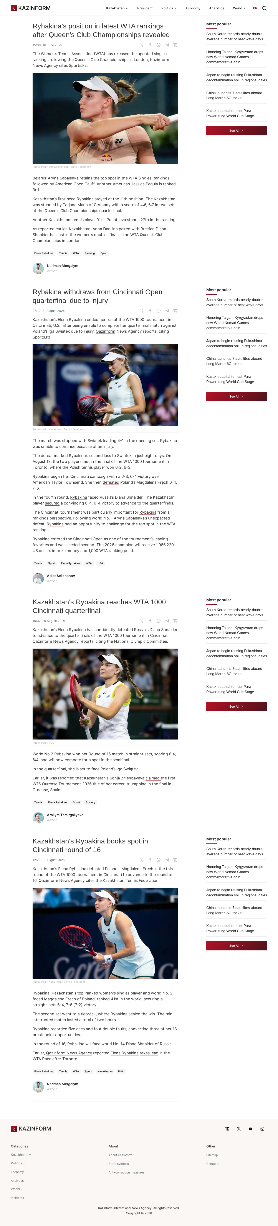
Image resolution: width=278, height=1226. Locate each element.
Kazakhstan (105, 1071)
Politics (16, 1163)
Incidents (17, 1198)
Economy (193, 8)
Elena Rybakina (43, 253)
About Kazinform (120, 1155)
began (56, 476)
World (15, 1189)
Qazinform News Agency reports (63, 641)
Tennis (63, 253)
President (145, 8)
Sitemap (212, 1155)
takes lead (149, 1053)
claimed (153, 778)
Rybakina (168, 440)
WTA (76, 253)
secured (52, 503)
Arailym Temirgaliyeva (65, 815)
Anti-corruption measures (126, 1172)
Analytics (216, 8)
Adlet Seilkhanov (61, 575)
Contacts (212, 1163)
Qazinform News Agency (62, 880)
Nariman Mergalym (62, 265)
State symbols (119, 1163)
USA (100, 563)
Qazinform (105, 331)
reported (46, 229)
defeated (111, 482)
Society (90, 802)
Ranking (90, 253)
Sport (104, 253)
